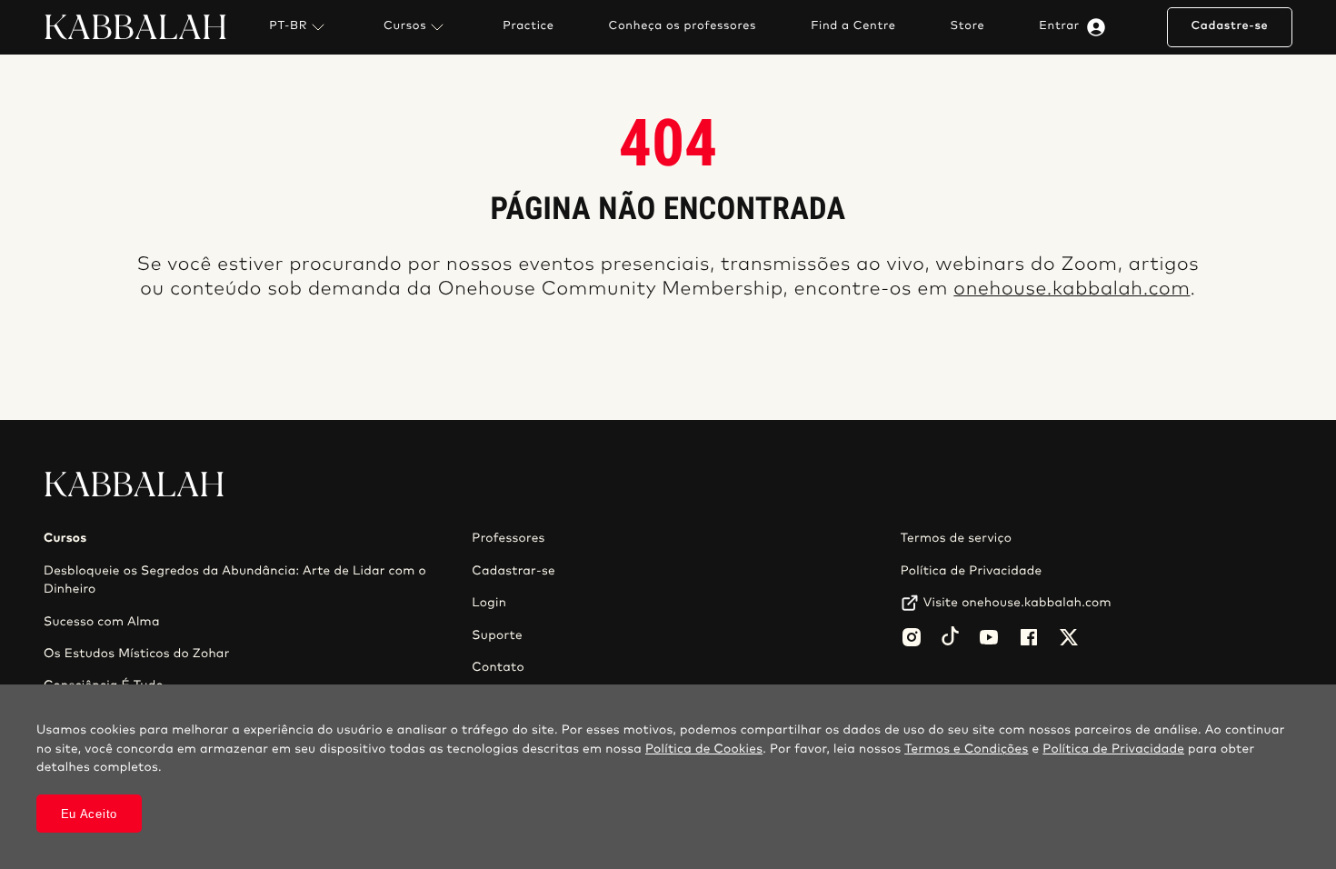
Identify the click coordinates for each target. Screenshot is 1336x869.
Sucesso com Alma (102, 621)
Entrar (1059, 26)
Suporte (497, 635)
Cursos (405, 26)
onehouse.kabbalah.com (1071, 289)
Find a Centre (853, 26)
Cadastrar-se (513, 570)
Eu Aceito (89, 814)
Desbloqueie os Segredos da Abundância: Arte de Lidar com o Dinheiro (235, 579)
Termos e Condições (966, 749)
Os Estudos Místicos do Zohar (137, 653)
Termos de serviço (956, 538)
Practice (528, 26)
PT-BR (288, 26)
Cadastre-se (1229, 26)
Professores (508, 538)
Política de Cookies (704, 749)
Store (968, 26)
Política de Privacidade (971, 570)
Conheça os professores (683, 26)
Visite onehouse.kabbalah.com (1017, 602)
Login (489, 602)
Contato (498, 667)
